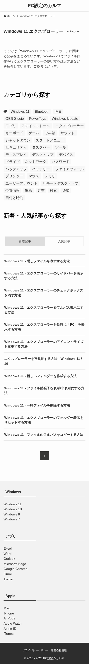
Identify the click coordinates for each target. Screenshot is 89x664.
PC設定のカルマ (44, 6)
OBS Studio (14, 118)
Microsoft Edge (15, 564)
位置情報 (12, 190)
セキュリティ (16, 147)
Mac (7, 608)
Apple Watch (13, 623)
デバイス (66, 155)
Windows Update (65, 118)
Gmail (8, 574)
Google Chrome (16, 569)
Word (8, 554)
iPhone (9, 613)
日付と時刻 (14, 198)
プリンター (14, 176)
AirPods (9, 618)
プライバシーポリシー (35, 650)
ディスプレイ (16, 155)
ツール (60, 147)
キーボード (14, 133)
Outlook (9, 558)
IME (58, 111)
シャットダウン (17, 140)
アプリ (10, 126)
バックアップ (16, 169)
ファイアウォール (69, 169)
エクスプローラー (69, 126)
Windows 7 (12, 519)
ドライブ (12, 162)
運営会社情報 (59, 650)
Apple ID (10, 629)
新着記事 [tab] (25, 241)
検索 (53, 190)
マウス (33, 176)
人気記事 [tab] (64, 241)
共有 (41, 190)
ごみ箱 (50, 133)
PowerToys (37, 118)
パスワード (61, 162)
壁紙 (28, 190)
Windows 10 (13, 509)
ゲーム (33, 133)
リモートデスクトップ (60, 183)
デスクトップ (42, 155)
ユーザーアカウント (21, 183)
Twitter (9, 579)
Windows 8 (12, 514)
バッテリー (41, 169)
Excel (8, 548)
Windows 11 (20, 111)
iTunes (9, 633)
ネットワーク (35, 162)
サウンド (68, 133)
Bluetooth (42, 111)
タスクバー (41, 147)
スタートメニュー (50, 140)
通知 (66, 190)
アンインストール (35, 126)
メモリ (50, 176)
